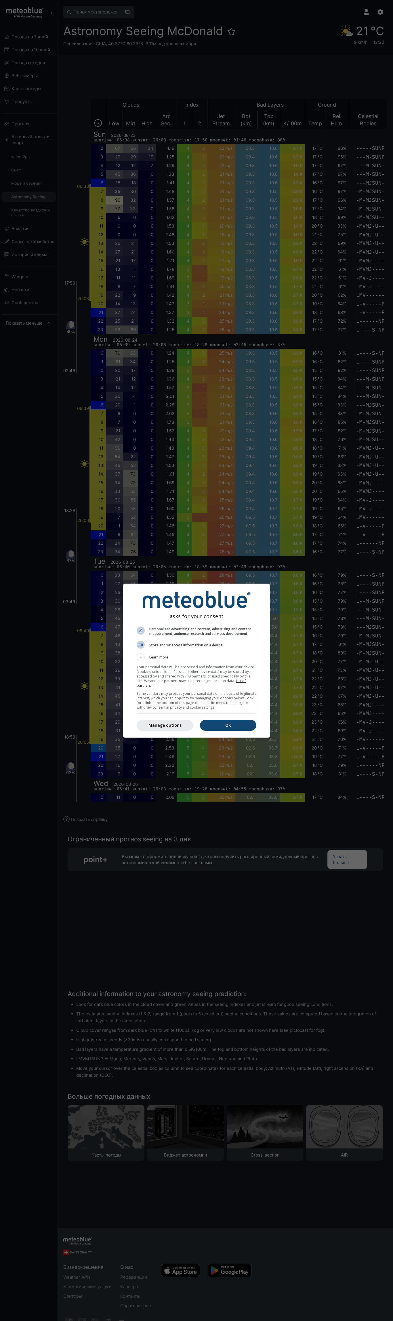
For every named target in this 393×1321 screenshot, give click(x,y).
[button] (196, 657)
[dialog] (196, 661)
